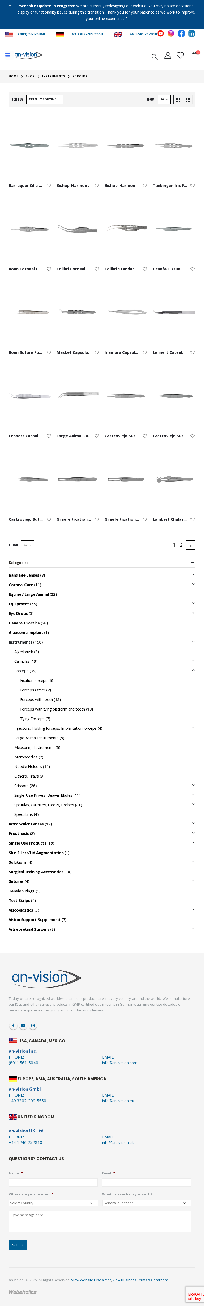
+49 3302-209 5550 (86, 33)
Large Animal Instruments (36, 737)
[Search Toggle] (154, 56)
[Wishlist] (180, 55)
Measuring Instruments (34, 747)
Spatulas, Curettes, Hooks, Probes (44, 804)
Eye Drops (18, 613)
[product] (30, 145)
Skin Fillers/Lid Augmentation (36, 852)
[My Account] (168, 55)
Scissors (21, 785)
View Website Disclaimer (91, 1280)
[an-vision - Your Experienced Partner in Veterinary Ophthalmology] (28, 55)
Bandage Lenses (24, 575)
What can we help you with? (127, 1194)
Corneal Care (21, 584)
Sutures (16, 881)
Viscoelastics (21, 910)
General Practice (24, 622)
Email (108, 1173)
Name (16, 1173)
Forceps (21, 670)
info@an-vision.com (119, 1062)
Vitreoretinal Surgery (29, 929)
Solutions (18, 862)
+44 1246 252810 (142, 33)
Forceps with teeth (36, 699)
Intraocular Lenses (26, 823)
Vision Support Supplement (35, 919)
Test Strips (19, 900)
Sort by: (17, 99)
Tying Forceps (32, 718)
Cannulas (21, 661)
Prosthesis (19, 833)
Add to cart (42, 121)
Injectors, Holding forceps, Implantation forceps (55, 728)
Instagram (33, 1026)
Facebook (13, 1026)
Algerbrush (23, 651)
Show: (150, 99)
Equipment (19, 603)
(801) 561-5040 (31, 33)
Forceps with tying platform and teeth (52, 709)
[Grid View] (177, 99)
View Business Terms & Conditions (141, 1280)
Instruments (20, 642)
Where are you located (31, 1194)
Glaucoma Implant (26, 632)
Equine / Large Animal (29, 594)
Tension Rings (22, 890)
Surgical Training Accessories (36, 871)
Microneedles (26, 756)
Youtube (23, 1026)
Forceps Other (32, 689)
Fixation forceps (34, 680)
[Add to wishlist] (49, 185)
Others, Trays (26, 776)
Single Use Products (27, 843)
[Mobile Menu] (9, 55)
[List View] (188, 99)
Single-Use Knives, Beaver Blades (43, 795)
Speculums (23, 814)
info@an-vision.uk (118, 1142)
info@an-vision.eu (118, 1100)
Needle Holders (28, 766)
